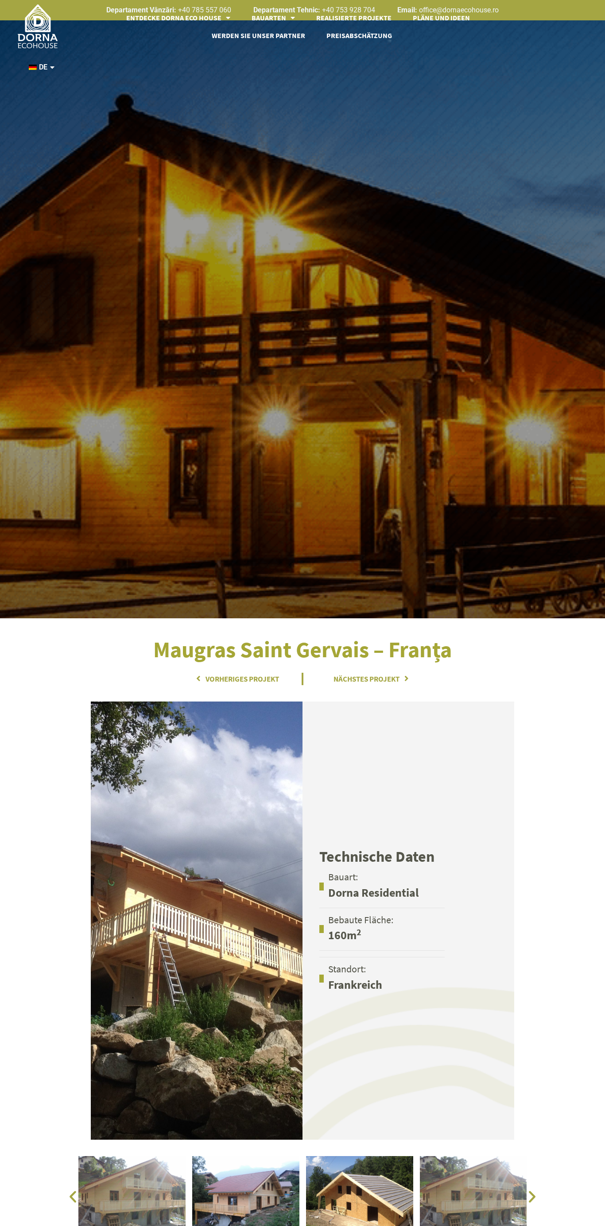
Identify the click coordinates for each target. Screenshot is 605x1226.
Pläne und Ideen (441, 17)
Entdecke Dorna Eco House (173, 17)
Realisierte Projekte (354, 17)
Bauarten (269, 17)
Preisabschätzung (359, 35)
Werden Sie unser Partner (258, 35)
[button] (73, 1196)
